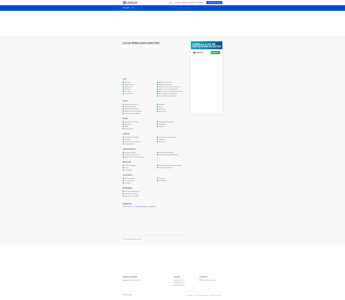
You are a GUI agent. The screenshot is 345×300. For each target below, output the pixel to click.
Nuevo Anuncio (178, 280)
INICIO (171, 3)
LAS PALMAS (199, 3)
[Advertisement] (172, 23)
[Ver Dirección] (133, 8)
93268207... (215, 52)
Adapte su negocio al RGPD (131, 280)
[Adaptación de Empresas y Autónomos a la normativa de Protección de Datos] (206, 45)
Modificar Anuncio (179, 282)
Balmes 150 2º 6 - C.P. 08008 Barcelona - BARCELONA (139, 206)
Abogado (126, 8)
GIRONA (192, 3)
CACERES (177, 3)
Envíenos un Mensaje (208, 280)
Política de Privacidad (201, 295)
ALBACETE (185, 3)
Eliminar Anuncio (179, 285)
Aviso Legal (189, 295)
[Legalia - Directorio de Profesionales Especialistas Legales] (130, 2)
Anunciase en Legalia (214, 2)
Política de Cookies (215, 295)
